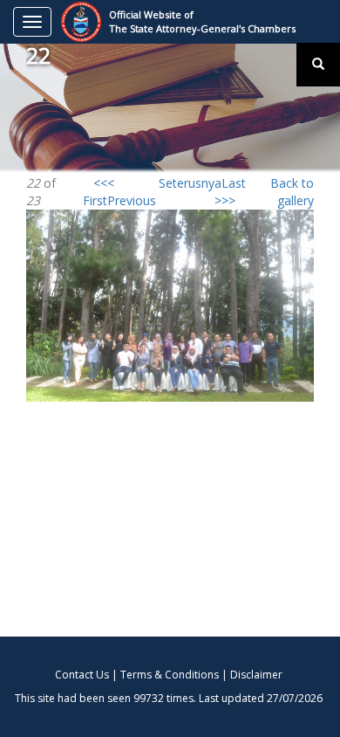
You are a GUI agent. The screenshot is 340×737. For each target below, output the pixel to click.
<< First (95, 192)
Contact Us (82, 674)
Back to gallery (292, 192)
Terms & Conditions (169, 674)
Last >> (233, 192)
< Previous (131, 192)
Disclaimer (256, 674)
